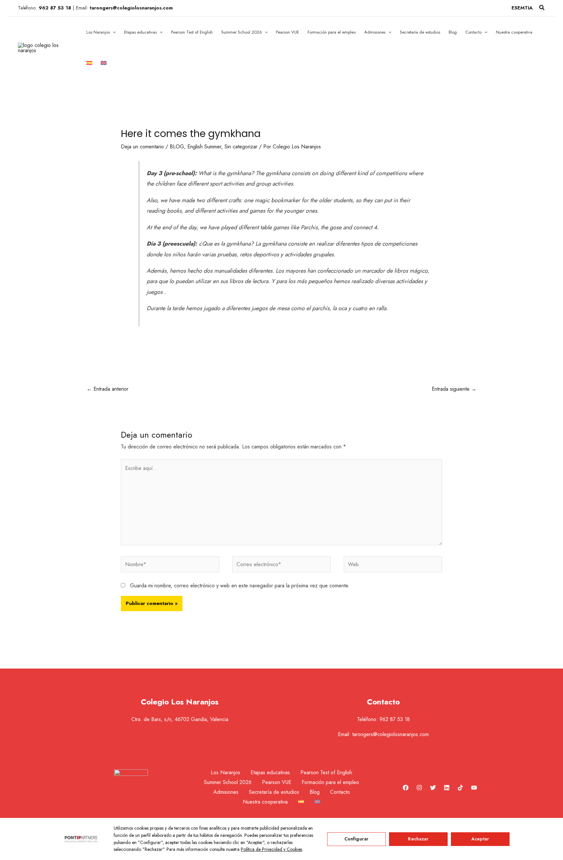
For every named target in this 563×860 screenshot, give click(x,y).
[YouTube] (474, 788)
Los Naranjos (225, 772)
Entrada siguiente (454, 389)
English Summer (204, 146)
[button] (542, 8)
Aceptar (480, 839)
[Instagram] (419, 788)
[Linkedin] (447, 788)
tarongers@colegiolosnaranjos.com (390, 734)
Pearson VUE (276, 782)
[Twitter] (433, 788)
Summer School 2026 (228, 782)
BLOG (177, 146)
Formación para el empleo (330, 782)
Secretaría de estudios (274, 792)
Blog (315, 792)
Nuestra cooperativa (265, 802)
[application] (113, 32)
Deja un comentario (142, 146)
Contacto (340, 792)
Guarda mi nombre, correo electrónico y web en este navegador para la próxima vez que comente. (240, 585)
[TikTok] (460, 788)
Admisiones (225, 792)
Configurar (356, 839)
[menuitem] (89, 63)
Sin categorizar (240, 146)
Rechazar (418, 839)
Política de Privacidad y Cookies (271, 849)
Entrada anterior (107, 389)
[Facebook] (406, 788)
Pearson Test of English (326, 772)
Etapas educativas (270, 772)
